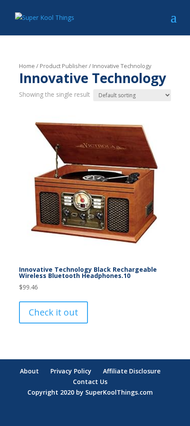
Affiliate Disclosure (131, 371)
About (29, 371)
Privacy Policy (70, 371)
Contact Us (90, 381)
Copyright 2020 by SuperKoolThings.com (90, 392)
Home (27, 66)
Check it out (53, 312)
